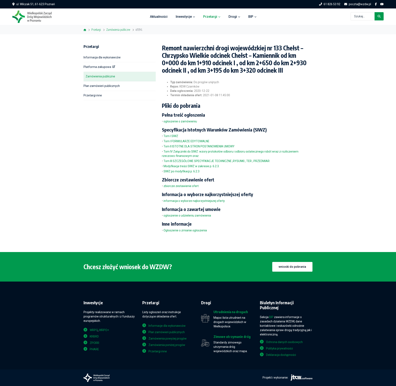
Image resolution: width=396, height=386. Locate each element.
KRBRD (94, 336)
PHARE (94, 349)
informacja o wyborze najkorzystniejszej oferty (194, 200)
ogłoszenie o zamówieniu (180, 121)
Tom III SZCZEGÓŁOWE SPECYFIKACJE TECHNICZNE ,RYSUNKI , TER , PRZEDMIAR (217, 161)
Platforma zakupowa (97, 67)
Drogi (233, 17)
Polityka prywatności (279, 348)
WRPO (94, 330)
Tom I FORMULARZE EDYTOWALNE (186, 141)
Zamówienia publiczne (100, 76)
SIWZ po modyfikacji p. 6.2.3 (181, 171)
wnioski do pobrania (292, 266)
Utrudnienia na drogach (230, 312)
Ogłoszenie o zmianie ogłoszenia (185, 230)
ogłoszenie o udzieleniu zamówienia (187, 215)
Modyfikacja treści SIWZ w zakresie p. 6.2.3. (191, 166)
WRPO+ (104, 330)
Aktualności (158, 17)
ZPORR (94, 343)
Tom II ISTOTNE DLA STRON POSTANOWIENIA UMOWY (199, 146)
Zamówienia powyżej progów (167, 338)
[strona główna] (34, 16)
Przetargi (210, 17)
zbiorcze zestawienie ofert (181, 186)
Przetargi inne (93, 95)
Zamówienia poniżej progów (166, 345)
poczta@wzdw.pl (360, 4)
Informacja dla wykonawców (102, 57)
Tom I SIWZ (171, 136)
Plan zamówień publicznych (102, 86)
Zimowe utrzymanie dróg (232, 337)
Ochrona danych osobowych (284, 342)
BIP (250, 17)
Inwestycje (184, 17)
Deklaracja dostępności (281, 354)
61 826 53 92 (332, 4)
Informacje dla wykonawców (167, 325)
